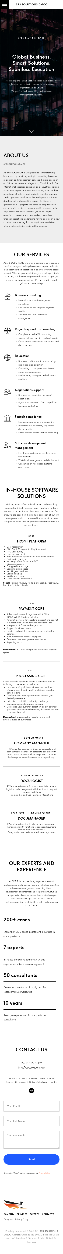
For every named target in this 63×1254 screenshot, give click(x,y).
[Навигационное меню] (4, 4)
